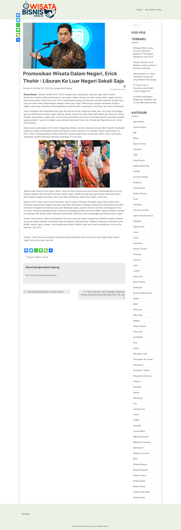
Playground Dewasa (142, 376)
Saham (136, 392)
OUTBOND (138, 337)
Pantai (136, 348)
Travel (45, 257)
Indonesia (137, 243)
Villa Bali (137, 425)
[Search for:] (145, 25)
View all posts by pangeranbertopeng (41, 275)
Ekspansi (137, 182)
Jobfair (136, 271)
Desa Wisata (139, 160)
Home (139, 9)
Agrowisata (138, 121)
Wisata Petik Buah (141, 492)
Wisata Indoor (139, 475)
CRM (135, 155)
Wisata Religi (139, 497)
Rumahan (137, 387)
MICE (135, 304)
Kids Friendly (139, 282)
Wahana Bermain (140, 436)
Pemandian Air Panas (143, 359)
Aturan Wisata (139, 127)
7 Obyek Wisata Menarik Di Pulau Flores (43, 291)
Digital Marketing (141, 166)
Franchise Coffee (141, 210)
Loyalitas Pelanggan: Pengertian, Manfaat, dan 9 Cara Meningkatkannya (144, 99)
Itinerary (137, 260)
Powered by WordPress (81, 526)
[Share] (18, 39)
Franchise (137, 204)
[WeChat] (18, 34)
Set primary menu (153, 9)
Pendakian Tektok (141, 370)
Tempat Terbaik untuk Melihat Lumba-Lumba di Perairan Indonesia (144, 65)
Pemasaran (138, 365)
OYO (135, 342)
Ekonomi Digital (140, 177)
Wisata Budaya (140, 464)
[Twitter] (18, 20)
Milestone (137, 309)
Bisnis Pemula (139, 143)
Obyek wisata (139, 326)
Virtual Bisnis (139, 431)
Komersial (137, 287)
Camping (137, 149)
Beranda (26, 514)
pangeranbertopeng (62, 88)
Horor (136, 232)
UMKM (136, 420)
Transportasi (139, 409)
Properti (137, 381)
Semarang (137, 398)
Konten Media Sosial (142, 293)
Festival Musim (140, 193)
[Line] (18, 30)
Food (135, 199)
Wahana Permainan (142, 442)
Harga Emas (138, 226)
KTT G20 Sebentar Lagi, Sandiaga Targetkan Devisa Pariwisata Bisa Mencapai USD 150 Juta (103, 294)
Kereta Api (138, 276)
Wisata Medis (139, 481)
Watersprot (138, 447)
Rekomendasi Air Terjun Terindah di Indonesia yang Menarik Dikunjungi (144, 76)
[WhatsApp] (18, 25)
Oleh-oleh (137, 331)
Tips (135, 403)
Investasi (137, 254)
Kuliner (136, 298)
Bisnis (38, 257)
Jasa (135, 265)
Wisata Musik (139, 486)
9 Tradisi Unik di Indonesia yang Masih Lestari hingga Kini (143, 88)
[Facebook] (18, 15)
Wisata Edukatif (140, 470)
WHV (135, 459)
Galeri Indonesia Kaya (143, 215)
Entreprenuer (139, 188)
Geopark (137, 221)
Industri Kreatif (140, 248)
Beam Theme (103, 526)
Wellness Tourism (141, 453)
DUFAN (136, 171)
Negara (136, 320)
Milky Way (138, 315)
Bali (134, 132)
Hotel (135, 237)
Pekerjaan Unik (140, 354)
